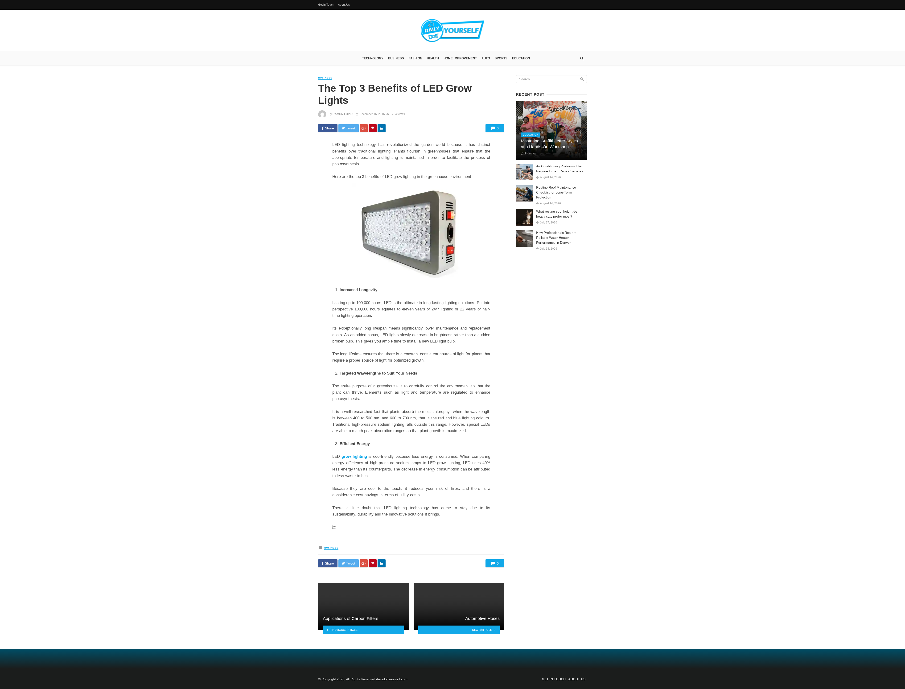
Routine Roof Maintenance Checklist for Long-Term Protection (556, 192)
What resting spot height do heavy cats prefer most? (556, 214)
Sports (501, 58)
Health (433, 58)
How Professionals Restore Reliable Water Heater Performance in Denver (556, 237)
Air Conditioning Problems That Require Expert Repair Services (559, 168)
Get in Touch (326, 4)
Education (521, 58)
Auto (485, 58)
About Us (344, 4)
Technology (372, 58)
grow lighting (354, 456)
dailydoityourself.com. (392, 679)
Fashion (415, 58)
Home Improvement (460, 58)
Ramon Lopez (343, 114)
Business (396, 58)
